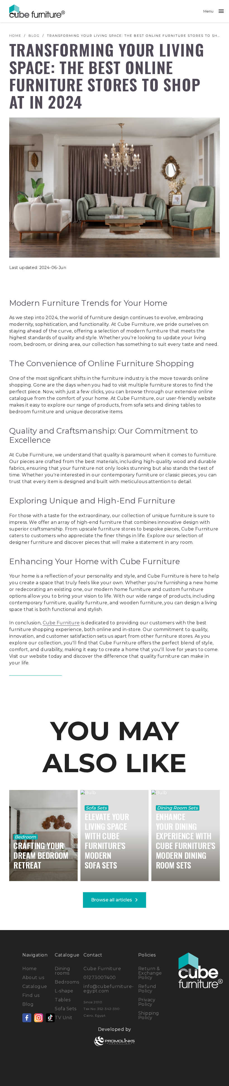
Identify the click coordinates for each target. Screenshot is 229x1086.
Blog (28, 1004)
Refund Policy (147, 989)
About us (33, 977)
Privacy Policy (147, 1002)
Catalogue (34, 986)
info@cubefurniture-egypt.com (109, 989)
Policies (147, 955)
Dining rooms (62, 971)
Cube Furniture (61, 622)
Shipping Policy (148, 1015)
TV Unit (64, 1017)
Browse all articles (115, 900)
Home (29, 968)
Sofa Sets (66, 1008)
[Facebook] (26, 1017)
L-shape (64, 991)
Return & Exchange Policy (150, 973)
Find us (31, 995)
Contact (93, 955)
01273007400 (100, 977)
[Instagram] (38, 1017)
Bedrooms (67, 982)
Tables (62, 999)
